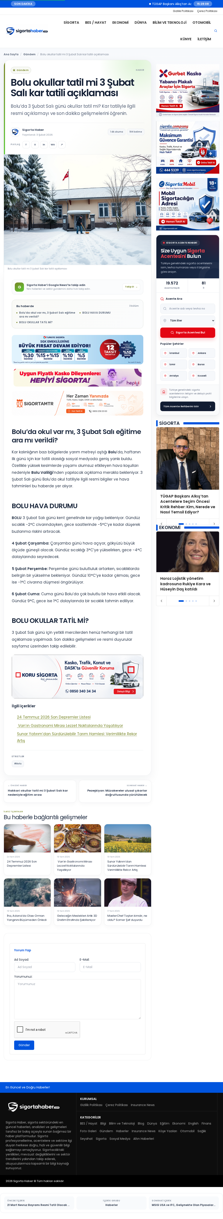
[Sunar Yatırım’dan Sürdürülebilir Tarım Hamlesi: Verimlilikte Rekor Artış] (127, 838)
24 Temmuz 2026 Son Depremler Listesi (54, 717)
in (44, 144)
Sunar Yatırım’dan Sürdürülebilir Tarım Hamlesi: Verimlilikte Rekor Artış (127, 866)
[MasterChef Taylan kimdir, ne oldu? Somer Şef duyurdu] (127, 892)
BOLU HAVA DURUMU (96, 312)
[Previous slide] (161, 524)
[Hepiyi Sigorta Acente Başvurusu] (78, 378)
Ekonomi (120, 22)
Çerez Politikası (207, 11)
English (193, 1123)
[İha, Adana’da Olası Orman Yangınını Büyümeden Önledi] (27, 892)
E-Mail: (85, 959)
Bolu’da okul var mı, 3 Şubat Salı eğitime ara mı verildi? (47, 314)
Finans (206, 1123)
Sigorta (71, 22)
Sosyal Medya (120, 1139)
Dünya (141, 22)
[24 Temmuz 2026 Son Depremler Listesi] (27, 838)
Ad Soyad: (21, 959)
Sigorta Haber (33, 130)
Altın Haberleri (143, 1139)
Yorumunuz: (23, 976)
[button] (181, 524)
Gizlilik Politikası (183, 11)
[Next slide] (214, 524)
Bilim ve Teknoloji (169, 22)
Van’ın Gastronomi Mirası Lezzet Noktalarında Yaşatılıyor (70, 725)
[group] (187, 473)
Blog (141, 1123)
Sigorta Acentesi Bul (190, 332)
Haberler (122, 1131)
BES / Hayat (95, 22)
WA (53, 144)
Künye (185, 39)
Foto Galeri (88, 1131)
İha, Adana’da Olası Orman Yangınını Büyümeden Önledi (27, 918)
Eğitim (164, 1123)
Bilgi (103, 1123)
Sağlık (202, 1131)
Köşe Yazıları (168, 1131)
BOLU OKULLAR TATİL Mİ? (35, 322)
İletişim (204, 39)
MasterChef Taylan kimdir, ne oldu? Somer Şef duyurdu (127, 918)
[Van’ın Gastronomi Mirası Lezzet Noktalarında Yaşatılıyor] (77, 838)
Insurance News (143, 1105)
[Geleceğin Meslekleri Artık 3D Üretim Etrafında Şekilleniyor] (77, 892)
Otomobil (202, 22)
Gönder (24, 1045)
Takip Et (131, 286)
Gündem (29, 54)
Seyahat (86, 1139)
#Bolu (18, 763)
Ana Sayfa (11, 54)
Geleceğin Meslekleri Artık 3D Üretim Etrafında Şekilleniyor (77, 918)
